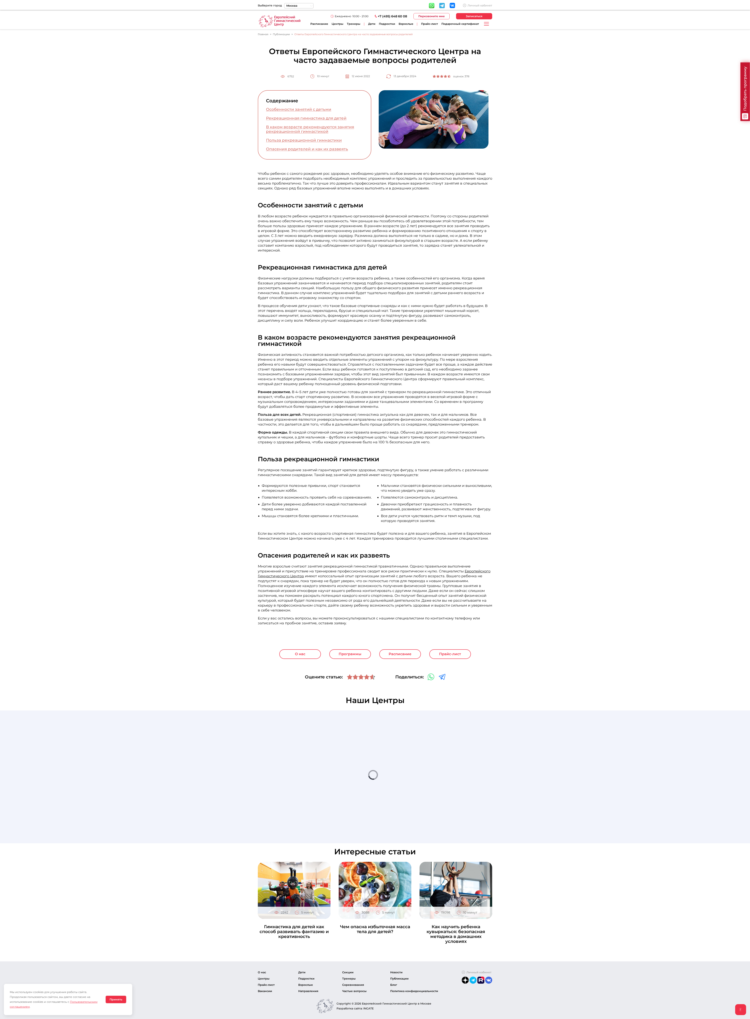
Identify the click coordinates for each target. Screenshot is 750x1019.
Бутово (436, 750)
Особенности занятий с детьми (298, 109)
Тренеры (353, 24)
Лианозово (439, 803)
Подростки (306, 978)
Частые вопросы (354, 991)
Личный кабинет (480, 5)
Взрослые (305, 985)
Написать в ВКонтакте (452, 759)
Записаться (474, 16)
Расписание (319, 24)
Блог (393, 985)
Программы (350, 654)
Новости (396, 972)
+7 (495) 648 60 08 (392, 16)
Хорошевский (441, 767)
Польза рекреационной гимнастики (304, 140)
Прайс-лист (429, 24)
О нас (300, 654)
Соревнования (353, 985)
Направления (308, 991)
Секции (348, 972)
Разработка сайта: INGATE (355, 1008)
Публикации (399, 978)
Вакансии (265, 991)
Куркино (437, 785)
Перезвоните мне (431, 16)
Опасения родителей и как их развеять (307, 149)
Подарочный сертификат (460, 24)
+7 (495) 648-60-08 (450, 754)
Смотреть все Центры (457, 818)
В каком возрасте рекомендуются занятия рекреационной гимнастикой (310, 129)
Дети (301, 972)
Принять (116, 999)
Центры (337, 24)
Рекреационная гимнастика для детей (306, 118)
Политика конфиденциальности (414, 991)
